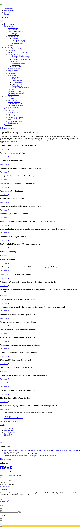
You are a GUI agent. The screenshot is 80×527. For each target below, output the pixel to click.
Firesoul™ (15, 38)
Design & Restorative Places (20, 88)
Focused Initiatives (13, 54)
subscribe (8, 125)
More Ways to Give (14, 102)
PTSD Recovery (17, 82)
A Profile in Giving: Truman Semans (16, 454)
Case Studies (16, 65)
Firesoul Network (13, 36)
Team (9, 114)
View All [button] (18, 475)
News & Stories (9, 10)
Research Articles (13, 95)
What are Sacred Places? (15, 31)
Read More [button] (4, 149)
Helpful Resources (13, 61)
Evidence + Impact (10, 72)
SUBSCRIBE (6, 459)
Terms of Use (4, 502)
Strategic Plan (12, 45)
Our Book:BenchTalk (14, 91)
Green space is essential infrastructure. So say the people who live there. (26, 456)
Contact (6, 14)
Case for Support (13, 123)
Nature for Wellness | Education (21, 59)
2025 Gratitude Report (15, 121)
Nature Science (12, 73)
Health (14, 79)
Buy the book (9, 24)
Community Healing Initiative (21, 56)
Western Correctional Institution (13, 418)
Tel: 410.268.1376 (5, 486)
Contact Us (3, 489)
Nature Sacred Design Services (17, 52)
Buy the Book (8, 9)
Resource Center (17, 66)
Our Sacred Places (13, 35)
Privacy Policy (4, 500)
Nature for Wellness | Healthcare (22, 58)
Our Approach (8, 26)
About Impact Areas (18, 77)
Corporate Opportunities (15, 105)
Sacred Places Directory (19, 40)
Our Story (11, 110)
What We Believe (13, 116)
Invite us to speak (13, 70)
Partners (10, 119)
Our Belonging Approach (16, 118)
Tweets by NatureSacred (7, 475)
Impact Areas (12, 75)
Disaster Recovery (17, 86)
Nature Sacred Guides (18, 63)
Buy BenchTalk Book (14, 100)
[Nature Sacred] (1, 4)
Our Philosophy (13, 28)
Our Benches (16, 33)
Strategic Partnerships (14, 68)
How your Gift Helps (18, 103)
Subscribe (7, 12)
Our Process (11, 51)
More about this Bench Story (9, 421)
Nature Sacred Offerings (15, 49)
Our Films (11, 89)
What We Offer (8, 47)
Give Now (11, 98)
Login (6, 17)
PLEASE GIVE (9, 128)
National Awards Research (16, 93)
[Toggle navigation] (1, 21)
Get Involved (8, 96)
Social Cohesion (17, 84)
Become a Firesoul (17, 43)
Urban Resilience (17, 81)
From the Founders (14, 112)
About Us (7, 109)
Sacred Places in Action (19, 42)
